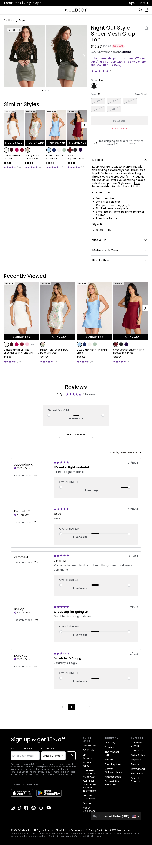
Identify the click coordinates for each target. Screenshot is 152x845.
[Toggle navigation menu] (4, 10)
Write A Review (76, 434)
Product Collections (89, 809)
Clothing (9, 20)
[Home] (76, 10)
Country (47, 748)
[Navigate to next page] (89, 707)
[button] (6, 150)
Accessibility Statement (112, 783)
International (138, 768)
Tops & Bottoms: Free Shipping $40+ (76, 3)
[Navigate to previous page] (62, 707)
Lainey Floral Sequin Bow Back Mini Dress (33, 157)
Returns (135, 764)
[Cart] (145, 10)
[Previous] (5, 3)
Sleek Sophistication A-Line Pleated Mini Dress (75, 157)
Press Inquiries (113, 764)
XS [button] (98, 101)
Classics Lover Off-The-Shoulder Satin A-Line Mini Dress (12, 157)
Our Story (110, 742)
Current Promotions (137, 780)
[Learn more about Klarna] (133, 52)
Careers (109, 747)
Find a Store (89, 745)
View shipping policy (136, 142)
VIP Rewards (88, 756)
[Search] (141, 10)
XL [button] (113, 109)
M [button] (129, 101)
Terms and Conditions (21, 771)
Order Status (138, 755)
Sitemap (87, 803)
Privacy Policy (43, 771)
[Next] (147, 3)
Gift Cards (88, 750)
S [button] (114, 101)
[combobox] (125, 452)
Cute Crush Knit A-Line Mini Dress (55, 157)
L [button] (98, 109)
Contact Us (137, 750)
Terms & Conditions (89, 797)
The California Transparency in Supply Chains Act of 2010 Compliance (93, 830)
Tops (22, 20)
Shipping (136, 759)
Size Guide (141, 94)
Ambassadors (113, 776)
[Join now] (71, 755)
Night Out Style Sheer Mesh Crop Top (113, 34)
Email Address (21, 748)
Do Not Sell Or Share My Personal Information (89, 786)
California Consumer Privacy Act (89, 773)
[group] (24, 56)
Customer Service (136, 744)
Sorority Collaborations (113, 770)
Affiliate (109, 759)
